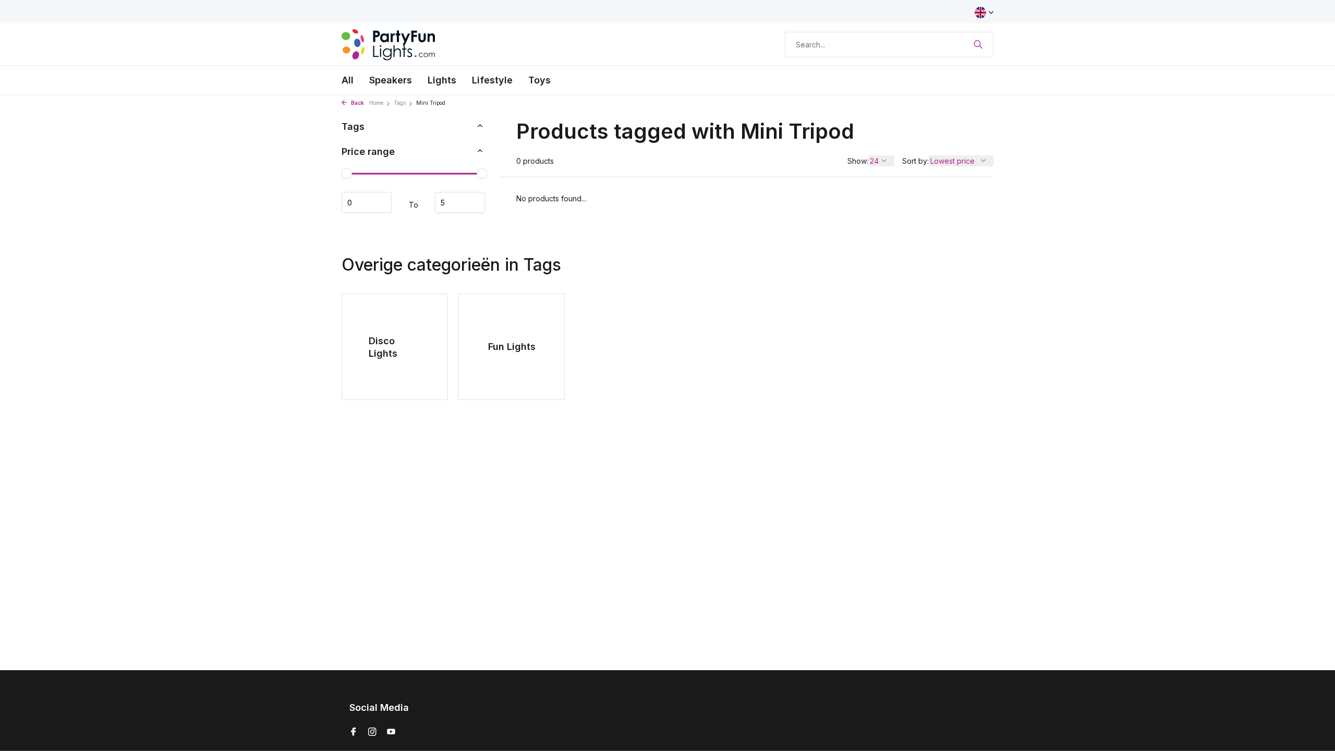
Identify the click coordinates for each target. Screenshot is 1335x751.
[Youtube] (391, 732)
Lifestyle (492, 80)
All (348, 80)
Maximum (460, 202)
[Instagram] (372, 732)
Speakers (390, 80)
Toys (539, 80)
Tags (400, 103)
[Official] (388, 44)
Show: (857, 160)
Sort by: (915, 160)
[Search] (978, 44)
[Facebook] (353, 732)
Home (376, 103)
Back (356, 103)
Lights (442, 80)
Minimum (367, 202)
